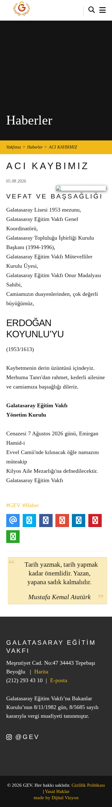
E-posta (58, 680)
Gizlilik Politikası (88, 785)
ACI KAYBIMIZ (63, 147)
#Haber (30, 505)
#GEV (13, 505)
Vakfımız (13, 147)
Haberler (35, 147)
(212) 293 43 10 (24, 680)
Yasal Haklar (57, 791)
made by (56, 797)
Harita (41, 671)
